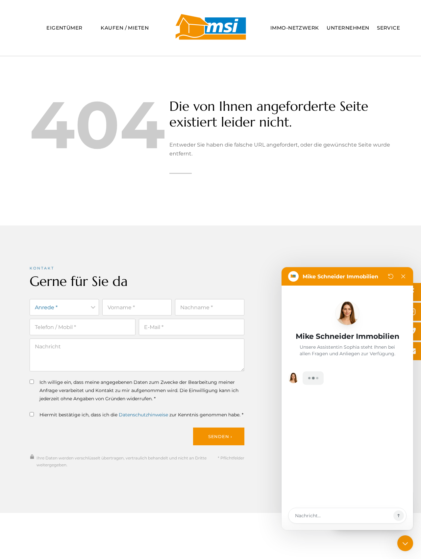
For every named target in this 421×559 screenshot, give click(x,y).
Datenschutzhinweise (143, 415)
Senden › (220, 436)
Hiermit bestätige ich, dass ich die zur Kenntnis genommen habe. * (141, 415)
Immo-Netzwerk (294, 28)
